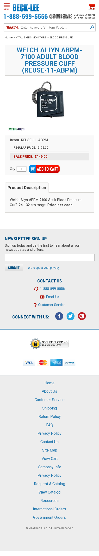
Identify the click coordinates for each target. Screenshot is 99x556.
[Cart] (91, 6)
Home (9, 37)
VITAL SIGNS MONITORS (31, 37)
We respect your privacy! (44, 267)
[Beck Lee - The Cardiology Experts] (26, 7)
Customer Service (51, 305)
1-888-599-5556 (52, 289)
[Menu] (7, 6)
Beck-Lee (41, 528)
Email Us (52, 297)
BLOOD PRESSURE (61, 37)
